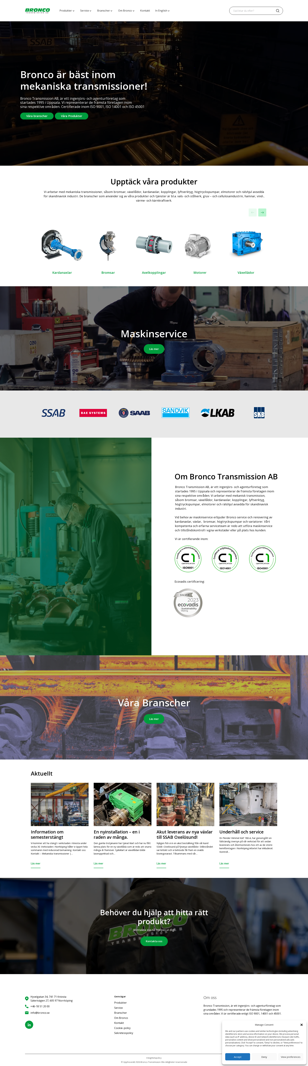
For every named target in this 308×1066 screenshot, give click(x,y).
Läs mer (154, 349)
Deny (264, 1056)
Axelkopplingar (154, 272)
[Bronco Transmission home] (37, 10)
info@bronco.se (40, 1013)
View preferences (290, 1056)
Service (118, 1008)
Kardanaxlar (62, 272)
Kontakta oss (154, 941)
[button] (301, 1024)
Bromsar (108, 272)
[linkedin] (29, 1025)
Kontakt (119, 1023)
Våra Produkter (71, 116)
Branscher (120, 1013)
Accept (237, 1056)
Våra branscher (36, 116)
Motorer (199, 272)
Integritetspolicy (154, 1057)
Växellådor (246, 272)
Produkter (120, 1002)
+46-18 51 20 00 (40, 1006)
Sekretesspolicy (123, 1033)
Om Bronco (121, 1018)
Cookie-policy (122, 1028)
